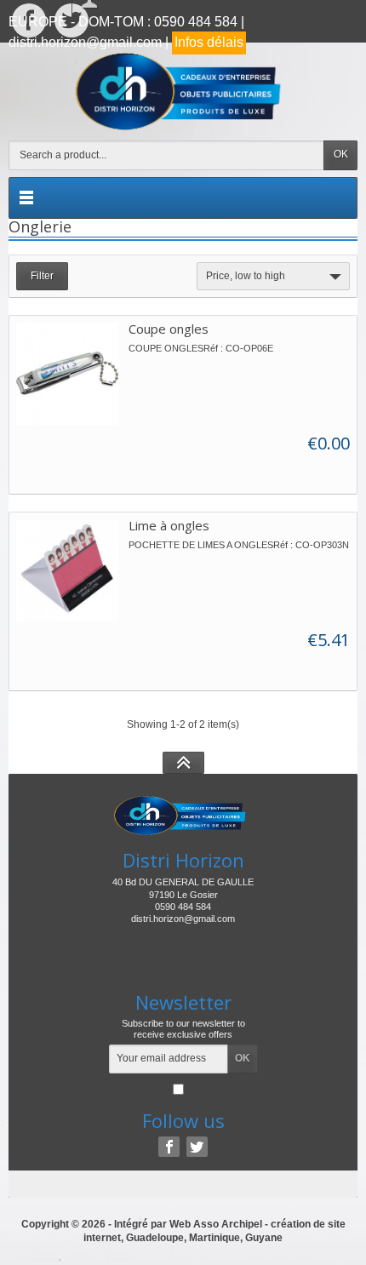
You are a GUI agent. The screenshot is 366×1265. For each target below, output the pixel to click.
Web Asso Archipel (215, 1224)
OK (341, 154)
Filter (42, 276)
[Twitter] (197, 1146)
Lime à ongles (169, 525)
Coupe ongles (169, 328)
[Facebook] (169, 1146)
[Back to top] (183, 763)
